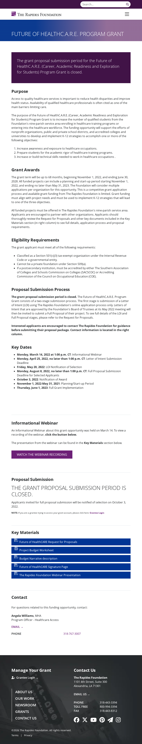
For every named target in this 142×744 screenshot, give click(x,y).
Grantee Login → (27, 678)
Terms (15, 735)
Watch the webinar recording (42, 454)
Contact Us (26, 718)
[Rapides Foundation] (36, 14)
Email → (17, 627)
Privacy (28, 735)
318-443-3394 (108, 702)
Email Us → (82, 694)
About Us (23, 692)
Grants (22, 711)
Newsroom (25, 705)
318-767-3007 (72, 634)
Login (2, 741)
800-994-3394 (108, 707)
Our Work (24, 698)
